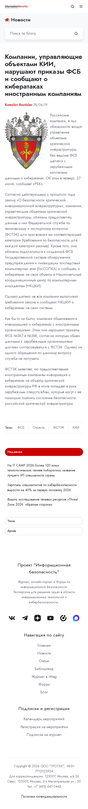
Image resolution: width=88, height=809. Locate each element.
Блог (44, 692)
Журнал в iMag (44, 676)
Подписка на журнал (44, 734)
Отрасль (39, 427)
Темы (11, 521)
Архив (11, 531)
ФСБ (20, 427)
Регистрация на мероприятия (44, 727)
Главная (44, 645)
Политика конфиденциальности (44, 796)
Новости (44, 653)
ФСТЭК (58, 427)
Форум (44, 684)
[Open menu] (81, 6)
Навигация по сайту (44, 635)
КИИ (75, 427)
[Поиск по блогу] (76, 34)
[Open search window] (72, 6)
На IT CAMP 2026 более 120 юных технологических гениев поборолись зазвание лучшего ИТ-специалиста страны (41, 470)
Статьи (44, 661)
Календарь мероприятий (44, 719)
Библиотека (44, 669)
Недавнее (14, 452)
